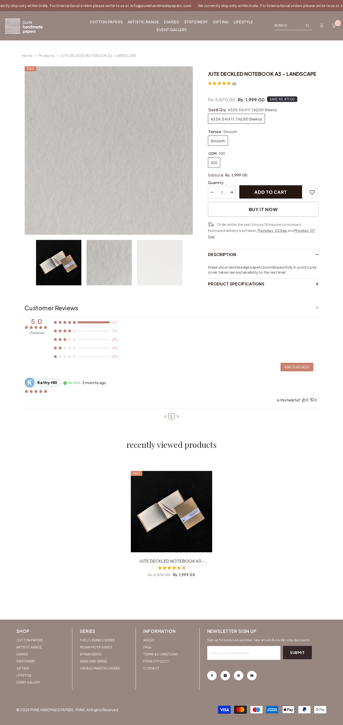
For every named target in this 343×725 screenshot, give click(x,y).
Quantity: (216, 182)
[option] (109, 150)
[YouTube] (252, 675)
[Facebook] (212, 675)
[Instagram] (225, 675)
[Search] (293, 25)
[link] (312, 192)
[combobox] (288, 25)
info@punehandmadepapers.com (147, 5)
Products (46, 55)
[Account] (322, 25)
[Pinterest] (238, 675)
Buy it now (263, 209)
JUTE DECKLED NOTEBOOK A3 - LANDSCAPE (171, 561)
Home (27, 55)
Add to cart (270, 192)
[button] (165, 416)
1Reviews (37, 332)
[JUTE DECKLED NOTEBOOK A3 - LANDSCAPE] (171, 511)
